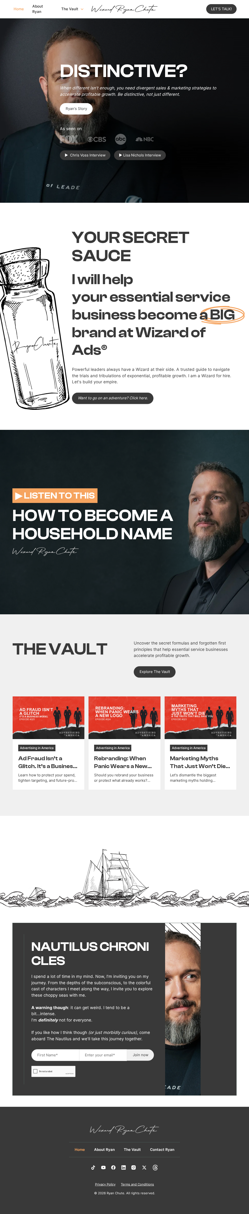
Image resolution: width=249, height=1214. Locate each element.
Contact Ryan (162, 1149)
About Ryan (37, 9)
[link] (48, 743)
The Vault (132, 1149)
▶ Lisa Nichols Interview (140, 155)
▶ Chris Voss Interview (85, 155)
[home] (124, 9)
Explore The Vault (155, 671)
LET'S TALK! (221, 9)
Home (19, 9)
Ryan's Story (76, 108)
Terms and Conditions (137, 1184)
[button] (72, 9)
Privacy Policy (105, 1184)
